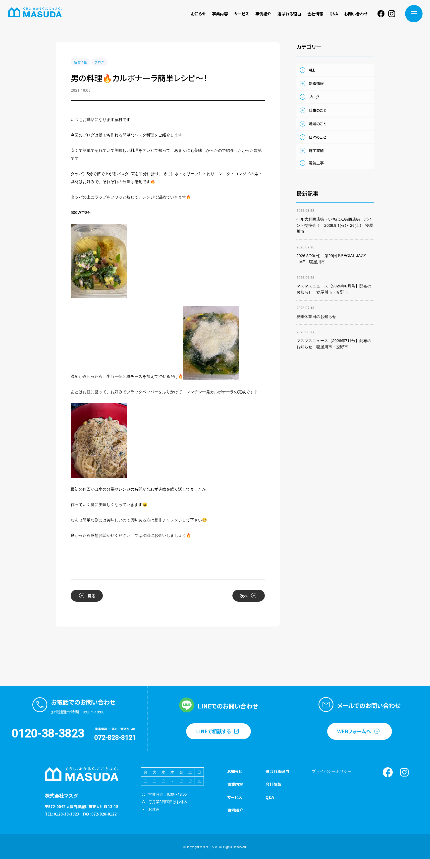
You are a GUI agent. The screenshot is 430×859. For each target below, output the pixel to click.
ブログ (99, 62)
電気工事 (316, 162)
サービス (241, 14)
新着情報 (80, 62)
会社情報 (315, 14)
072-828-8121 (115, 737)
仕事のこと (317, 110)
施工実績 (316, 150)
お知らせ (198, 14)
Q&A (333, 14)
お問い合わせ (356, 14)
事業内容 (220, 14)
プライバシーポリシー (332, 771)
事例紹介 (263, 14)
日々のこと (317, 137)
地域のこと (317, 123)
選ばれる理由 (289, 14)
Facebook (380, 13)
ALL (312, 70)
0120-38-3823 (48, 733)
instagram (391, 13)
